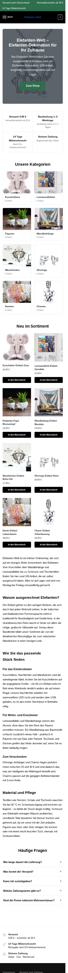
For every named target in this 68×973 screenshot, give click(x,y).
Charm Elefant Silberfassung (42, 532)
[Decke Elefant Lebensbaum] (17, 512)
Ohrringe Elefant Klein (47, 475)
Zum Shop (33, 85)
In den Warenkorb (16, 380)
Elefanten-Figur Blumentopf (11, 422)
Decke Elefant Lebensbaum (10, 532)
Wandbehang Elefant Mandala (46, 422)
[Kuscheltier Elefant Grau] (17, 347)
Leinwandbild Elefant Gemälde (46, 368)
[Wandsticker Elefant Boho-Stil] (17, 457)
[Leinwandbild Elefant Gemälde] (49, 347)
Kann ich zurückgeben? (17, 881)
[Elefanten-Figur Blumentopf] (17, 402)
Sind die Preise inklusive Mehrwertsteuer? (29, 900)
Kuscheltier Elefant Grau (16, 365)
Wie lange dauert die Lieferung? (22, 862)
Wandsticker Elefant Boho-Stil (13, 477)
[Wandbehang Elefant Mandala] (49, 402)
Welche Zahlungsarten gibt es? (22, 890)
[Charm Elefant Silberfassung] (49, 512)
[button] (60, 17)
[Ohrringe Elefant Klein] (49, 457)
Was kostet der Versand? (18, 871)
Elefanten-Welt (32, 17)
